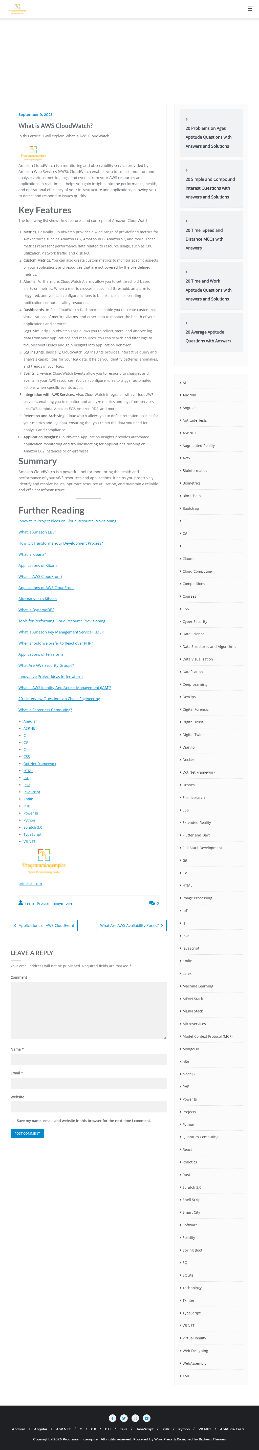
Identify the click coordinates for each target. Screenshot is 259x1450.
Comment (19, 977)
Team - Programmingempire (48, 903)
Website (17, 1097)
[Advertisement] (129, 58)
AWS (186, 457)
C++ (27, 749)
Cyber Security (195, 621)
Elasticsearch (194, 797)
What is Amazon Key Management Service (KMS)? (61, 631)
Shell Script (192, 1199)
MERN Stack (193, 1011)
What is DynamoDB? (36, 609)
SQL (186, 1262)
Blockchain (192, 495)
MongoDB (191, 1049)
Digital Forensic (196, 709)
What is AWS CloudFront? (40, 576)
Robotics (190, 1162)
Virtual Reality (194, 1338)
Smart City (191, 1212)
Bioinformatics (195, 470)
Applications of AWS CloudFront (46, 587)
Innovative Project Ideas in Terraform (50, 676)
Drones (189, 784)
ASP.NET (30, 728)
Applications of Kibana (37, 565)
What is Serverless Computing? (45, 709)
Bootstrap (191, 508)
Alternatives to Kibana (37, 598)
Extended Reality (197, 822)
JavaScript (32, 792)
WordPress (163, 1439)
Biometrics (192, 483)
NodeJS (189, 1074)
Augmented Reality (199, 445)
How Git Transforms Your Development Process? (60, 543)
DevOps (189, 696)
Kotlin (28, 799)
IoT (26, 777)
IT (184, 923)
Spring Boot (192, 1250)
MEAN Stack (193, 998)
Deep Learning (195, 684)
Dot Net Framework (40, 763)
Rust (186, 1174)
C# (26, 742)
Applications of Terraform (40, 654)
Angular (30, 721)
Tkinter (189, 1300)
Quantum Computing (201, 1136)
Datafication (193, 671)
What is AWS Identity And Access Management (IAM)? (64, 687)
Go (185, 873)
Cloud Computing (197, 571)
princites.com (30, 883)
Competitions (194, 583)
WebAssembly (194, 1363)
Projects (189, 1111)
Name (17, 1049)
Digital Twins (193, 734)
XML (186, 1375)
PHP (27, 806)
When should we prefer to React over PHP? (55, 643)
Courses (189, 596)
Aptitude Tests (195, 420)
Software (190, 1225)
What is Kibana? (32, 554)
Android (189, 395)
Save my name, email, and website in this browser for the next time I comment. (84, 1120)
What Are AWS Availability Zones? (129, 925)
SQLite (188, 1275)
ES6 (186, 810)
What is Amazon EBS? (37, 532)
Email (17, 1073)
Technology (192, 1287)
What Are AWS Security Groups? (46, 665)
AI (184, 382)
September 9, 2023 (35, 114)
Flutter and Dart (196, 835)
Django (189, 747)
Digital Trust (193, 722)
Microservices (194, 1023)
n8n (186, 1061)
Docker (188, 759)
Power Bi (31, 813)
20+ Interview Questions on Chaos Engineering (59, 698)
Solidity (189, 1237)
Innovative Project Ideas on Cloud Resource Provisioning (67, 520)
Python (29, 820)
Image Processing (197, 898)
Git (185, 860)
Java (27, 784)
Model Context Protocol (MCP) (207, 1036)
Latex (187, 973)
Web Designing (195, 1350)
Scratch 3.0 (33, 827)
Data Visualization (198, 659)
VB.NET (29, 841)
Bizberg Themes (212, 1439)
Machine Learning (198, 986)
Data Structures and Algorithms (209, 646)
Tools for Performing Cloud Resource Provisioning (61, 620)
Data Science (193, 633)
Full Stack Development (202, 847)
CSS (27, 756)
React (187, 1149)
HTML (28, 770)
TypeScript (32, 834)
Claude (189, 558)
